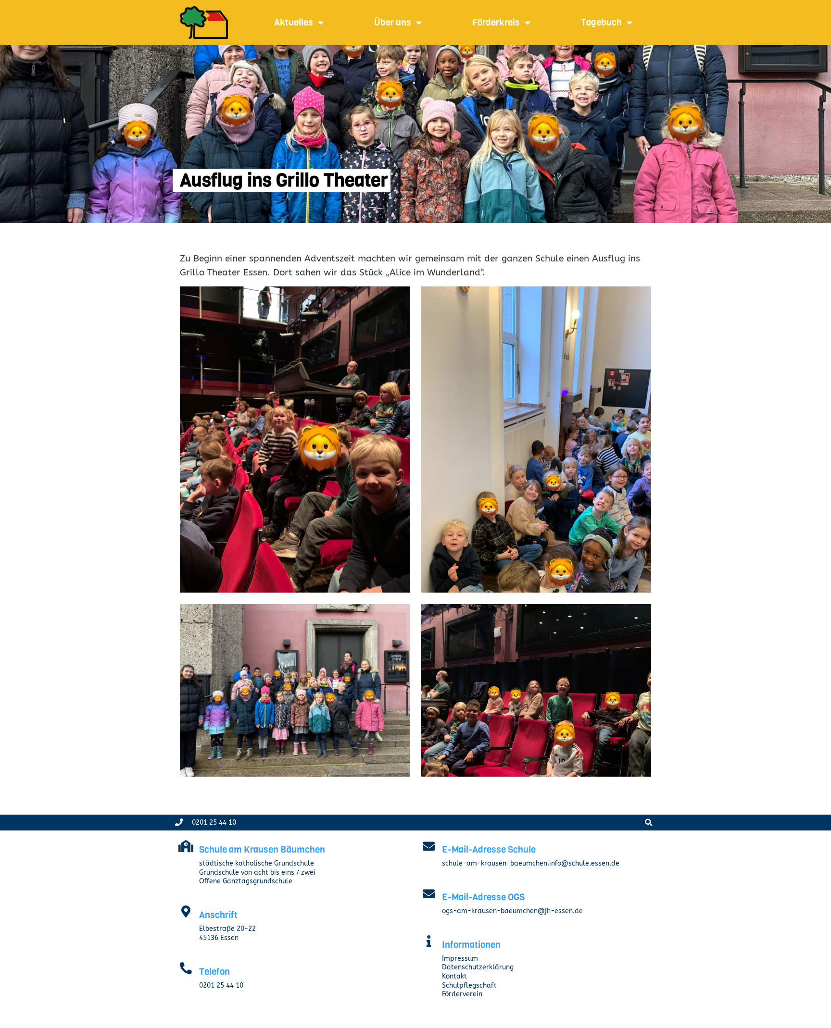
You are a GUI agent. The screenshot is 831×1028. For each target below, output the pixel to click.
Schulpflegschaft (469, 985)
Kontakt (454, 976)
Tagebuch (601, 22)
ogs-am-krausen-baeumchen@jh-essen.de (512, 911)
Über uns (392, 22)
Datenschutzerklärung (478, 967)
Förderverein (462, 994)
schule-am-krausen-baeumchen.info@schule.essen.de (530, 863)
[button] (648, 822)
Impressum (460, 958)
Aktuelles (293, 22)
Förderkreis (496, 22)
